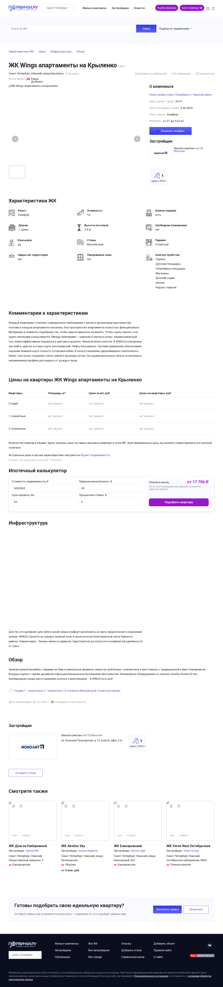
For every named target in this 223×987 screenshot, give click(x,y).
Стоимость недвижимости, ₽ (30, 481)
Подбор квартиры (166, 8)
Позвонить (196, 909)
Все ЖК (93, 943)
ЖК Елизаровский (128, 846)
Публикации (62, 957)
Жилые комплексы (94, 8)
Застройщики (120, 8)
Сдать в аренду (191, 8)
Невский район (202, 94)
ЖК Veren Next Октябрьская (188, 846)
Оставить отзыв (25, 772)
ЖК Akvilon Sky (73, 846)
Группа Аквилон (88, 850)
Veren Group (191, 850)
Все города (95, 957)
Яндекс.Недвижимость (95, 455)
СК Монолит (94, 735)
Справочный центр (132, 957)
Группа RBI (32, 850)
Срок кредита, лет (23, 495)
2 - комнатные (53, 690)
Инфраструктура (61, 51)
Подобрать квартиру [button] (179, 502)
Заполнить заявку (167, 909)
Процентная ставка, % (93, 495)
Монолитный (88, 690)
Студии (18, 690)
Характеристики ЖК (21, 51)
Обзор (80, 51)
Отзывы (126, 943)
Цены (42, 51)
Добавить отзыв (131, 950)
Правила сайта (162, 950)
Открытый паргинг (109, 690)
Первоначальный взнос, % (95, 481)
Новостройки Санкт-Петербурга (169, 94)
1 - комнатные (33, 690)
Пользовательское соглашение (151, 976)
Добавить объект (164, 943)
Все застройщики (98, 950)
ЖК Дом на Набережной (28, 846)
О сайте (158, 957)
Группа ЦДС (138, 850)
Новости (139, 8)
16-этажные (71, 690)
